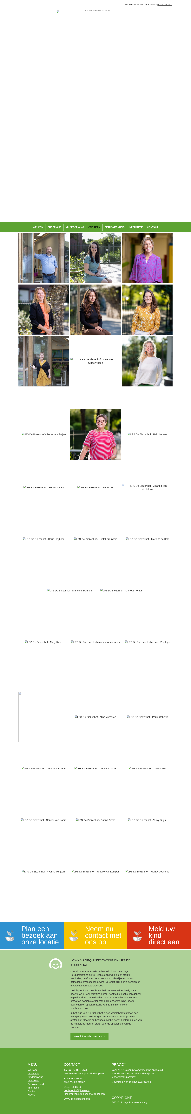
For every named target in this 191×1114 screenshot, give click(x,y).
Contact (152, 227)
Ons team (94, 227)
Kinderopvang (75, 227)
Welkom (38, 227)
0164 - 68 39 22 (165, 5)
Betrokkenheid (115, 227)
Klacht (31, 1094)
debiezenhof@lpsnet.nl (76, 1090)
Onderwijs (54, 227)
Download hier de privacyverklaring (131, 1082)
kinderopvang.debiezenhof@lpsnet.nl (84, 1094)
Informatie (136, 227)
